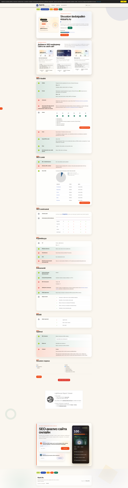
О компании (58, 186)
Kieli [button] (88, 5)
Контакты (58, 200)
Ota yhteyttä (64, 5)
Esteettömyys (68, 367)
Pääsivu (53, 5)
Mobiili (38, 367)
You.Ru (47, 483)
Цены (57, 197)
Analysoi (39, 376)
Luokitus (58, 5)
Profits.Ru (43, 472)
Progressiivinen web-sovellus (70, 371)
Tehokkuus (67, 366)
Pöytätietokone (39, 366)
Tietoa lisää (98, 1)
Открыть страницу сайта (49, 71)
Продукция (58, 189)
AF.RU (52, 472)
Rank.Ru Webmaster (44, 9)
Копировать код (42, 70)
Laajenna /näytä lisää (84, 127)
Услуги (57, 192)
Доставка (58, 194)
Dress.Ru (55, 9)
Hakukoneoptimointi (69, 370)
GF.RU (51, 9)
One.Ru (38, 9)
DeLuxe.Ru (88, 480)
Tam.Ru (60, 9)
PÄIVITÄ (70, 27)
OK (123, 1)
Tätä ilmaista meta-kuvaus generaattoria (81, 100)
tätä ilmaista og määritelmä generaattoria (72, 107)
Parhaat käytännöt (68, 369)
